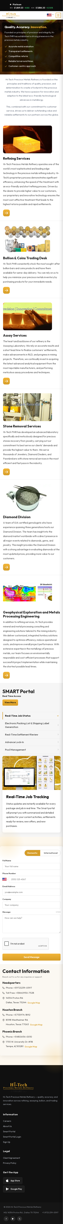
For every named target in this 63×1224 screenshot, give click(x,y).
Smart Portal (9, 1131)
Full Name (6, 860)
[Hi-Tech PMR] (11, 15)
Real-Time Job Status (18, 715)
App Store (15, 1180)
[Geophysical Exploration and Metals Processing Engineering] (6, 675)
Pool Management (15, 749)
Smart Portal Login (12, 1136)
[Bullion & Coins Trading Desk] (6, 290)
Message (31, 912)
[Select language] (50, 15)
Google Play (16, 1189)
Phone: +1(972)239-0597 (19, 987)
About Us (7, 1126)
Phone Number (9, 873)
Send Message (31, 957)
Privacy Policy (9, 1163)
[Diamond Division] (6, 567)
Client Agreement (11, 1158)
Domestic (32, 853)
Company (6, 899)
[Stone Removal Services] (6, 471)
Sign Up (6, 1142)
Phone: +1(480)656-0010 (19, 1036)
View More (10, 702)
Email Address (8, 886)
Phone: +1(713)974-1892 (18, 1014)
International (51, 853)
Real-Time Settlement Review (21, 734)
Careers (7, 1121)
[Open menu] (58, 15)
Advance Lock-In (14, 742)
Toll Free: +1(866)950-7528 (20, 992)
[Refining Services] (6, 213)
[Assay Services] (6, 381)
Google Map (34, 1002)
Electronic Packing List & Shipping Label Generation (27, 725)
